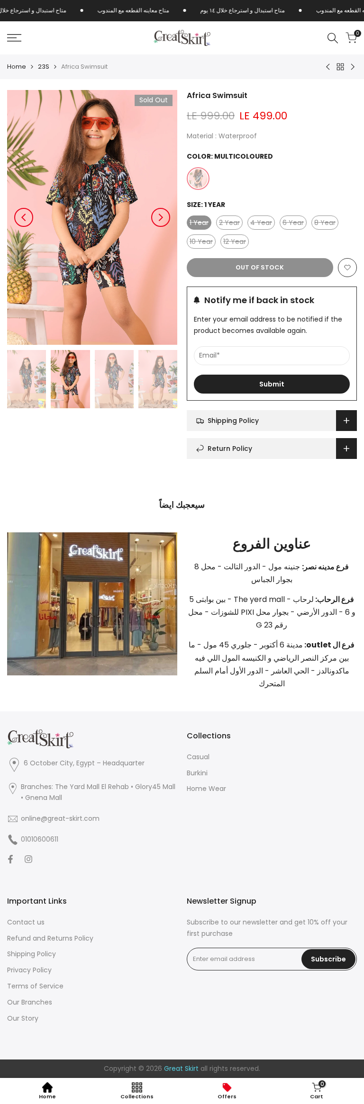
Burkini (197, 773)
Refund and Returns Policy (50, 938)
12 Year (236, 243)
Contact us (26, 922)
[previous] (23, 217)
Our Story (22, 1018)
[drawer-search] (333, 38)
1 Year (200, 224)
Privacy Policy (29, 970)
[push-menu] (14, 37)
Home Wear (206, 788)
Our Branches (29, 1002)
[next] (160, 217)
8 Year (326, 224)
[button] (347, 267)
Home (16, 66)
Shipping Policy (31, 954)
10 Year (203, 243)
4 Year (262, 224)
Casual (198, 757)
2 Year (231, 224)
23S (43, 66)
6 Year (294, 224)
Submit (271, 384)
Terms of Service (35, 986)
